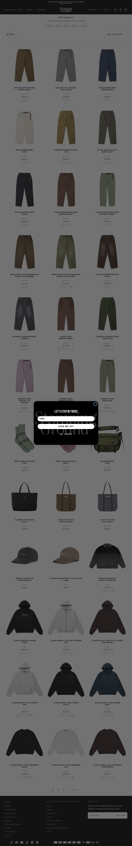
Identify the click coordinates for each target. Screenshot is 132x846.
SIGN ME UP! (66, 426)
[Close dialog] (95, 404)
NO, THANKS (66, 434)
